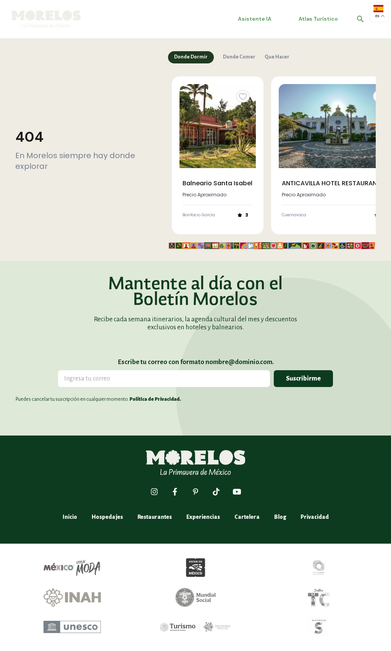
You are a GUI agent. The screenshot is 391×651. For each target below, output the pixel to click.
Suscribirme (303, 378)
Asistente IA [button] (254, 18)
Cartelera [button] (247, 517)
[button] (360, 19)
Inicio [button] (70, 517)
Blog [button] (280, 517)
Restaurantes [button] (154, 517)
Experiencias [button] (203, 517)
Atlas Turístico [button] (318, 18)
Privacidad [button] (315, 517)
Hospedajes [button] (107, 517)
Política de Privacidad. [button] (155, 399)
